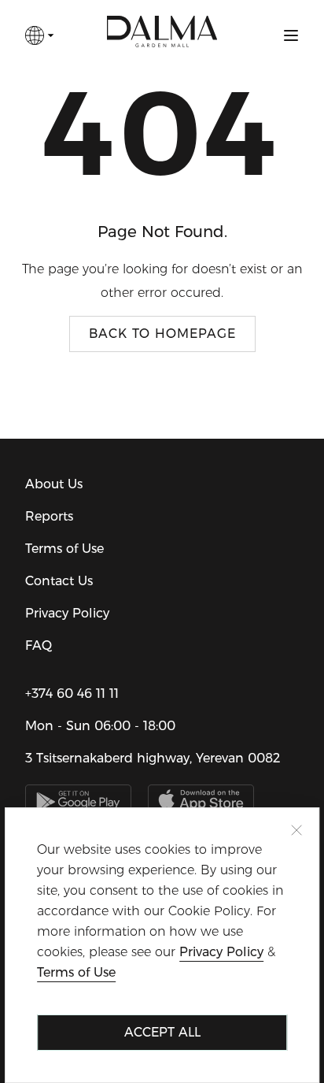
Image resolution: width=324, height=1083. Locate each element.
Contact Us (59, 580)
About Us (54, 484)
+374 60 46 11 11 (72, 693)
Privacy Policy (67, 613)
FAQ (38, 645)
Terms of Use (64, 548)
